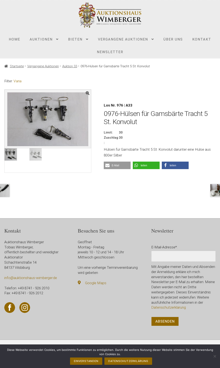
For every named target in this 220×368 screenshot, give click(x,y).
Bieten (75, 39)
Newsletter (110, 52)
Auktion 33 (69, 66)
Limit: (108, 132)
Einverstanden (86, 361)
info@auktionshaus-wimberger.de (30, 278)
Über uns (173, 39)
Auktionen (41, 39)
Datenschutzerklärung (168, 307)
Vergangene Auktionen (123, 39)
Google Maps (95, 283)
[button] (117, 165)
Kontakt (201, 39)
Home (14, 39)
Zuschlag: (111, 140)
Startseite (17, 66)
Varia (17, 81)
